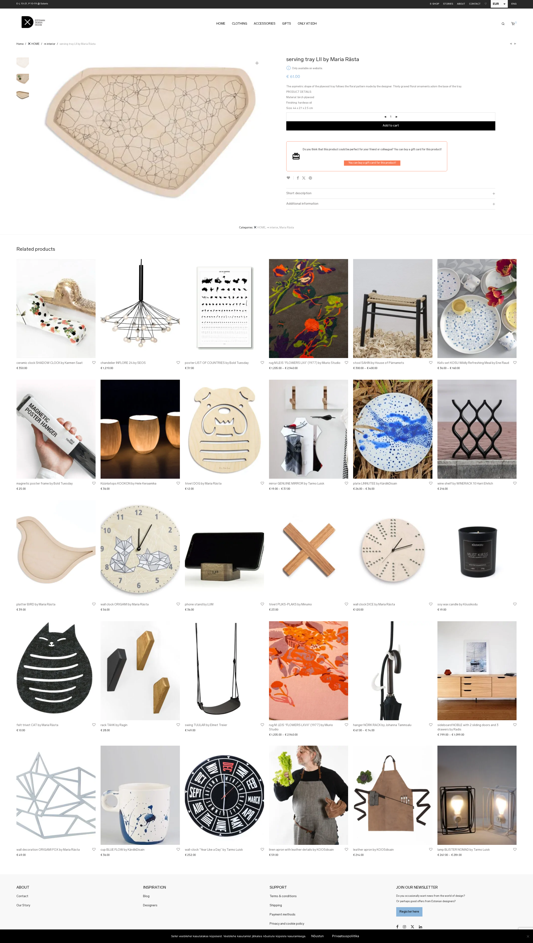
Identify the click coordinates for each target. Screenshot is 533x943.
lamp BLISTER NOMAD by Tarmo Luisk (463, 850)
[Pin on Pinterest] (311, 178)
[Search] (503, 24)
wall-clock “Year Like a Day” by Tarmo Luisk (214, 850)
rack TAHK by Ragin (114, 725)
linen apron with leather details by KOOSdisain (301, 850)
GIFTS (286, 23)
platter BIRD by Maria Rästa (35, 604)
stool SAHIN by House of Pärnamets (378, 363)
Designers (150, 905)
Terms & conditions (283, 896)
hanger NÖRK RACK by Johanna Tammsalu (382, 725)
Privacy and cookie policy (287, 923)
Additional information (302, 203)
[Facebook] (397, 926)
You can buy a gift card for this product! (372, 163)
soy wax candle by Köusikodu (457, 604)
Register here (409, 911)
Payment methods (282, 914)
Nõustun (317, 936)
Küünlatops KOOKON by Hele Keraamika (128, 483)
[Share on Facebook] (298, 178)
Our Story (23, 905)
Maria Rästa (286, 227)
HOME (220, 23)
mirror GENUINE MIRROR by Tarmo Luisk (296, 483)
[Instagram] (404, 926)
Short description (298, 193)
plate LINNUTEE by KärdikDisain (375, 483)
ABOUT (461, 4)
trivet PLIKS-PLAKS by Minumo (290, 604)
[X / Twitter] (412, 926)
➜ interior (49, 44)
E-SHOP (434, 4)
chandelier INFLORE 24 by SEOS (123, 363)
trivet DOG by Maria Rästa (203, 483)
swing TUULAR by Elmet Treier (206, 725)
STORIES (448, 4)
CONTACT (475, 4)
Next (258, 131)
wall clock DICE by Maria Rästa (374, 604)
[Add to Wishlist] (290, 178)
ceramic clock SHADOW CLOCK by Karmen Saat (49, 363)
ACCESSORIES (264, 23)
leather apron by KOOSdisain (373, 850)
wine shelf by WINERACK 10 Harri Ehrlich (465, 483)
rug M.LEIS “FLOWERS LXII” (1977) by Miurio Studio (304, 363)
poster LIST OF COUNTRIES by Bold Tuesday (217, 363)
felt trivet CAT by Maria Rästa (37, 725)
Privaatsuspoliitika (345, 936)
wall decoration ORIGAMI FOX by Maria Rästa (48, 850)
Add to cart (391, 125)
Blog (146, 896)
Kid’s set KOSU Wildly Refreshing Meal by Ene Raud (473, 363)
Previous (43, 131)
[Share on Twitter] (304, 178)
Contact (22, 896)
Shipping (276, 905)
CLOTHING (239, 23)
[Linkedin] (421, 926)
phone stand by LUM (199, 604)
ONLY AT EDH (307, 23)
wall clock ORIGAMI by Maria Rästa (125, 604)
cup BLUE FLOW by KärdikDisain (122, 850)
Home (20, 44)
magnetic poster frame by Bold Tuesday (44, 483)
